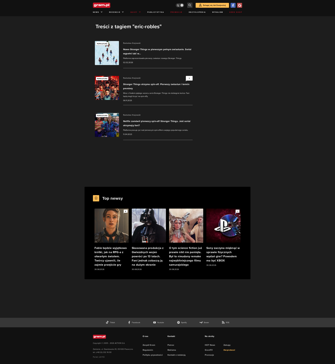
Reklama (172, 349)
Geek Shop (235, 12)
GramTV (209, 349)
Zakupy (227, 344)
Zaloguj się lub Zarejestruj (214, 5)
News (96, 12)
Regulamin (148, 349)
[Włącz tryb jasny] (180, 5)
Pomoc (171, 344)
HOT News (210, 344)
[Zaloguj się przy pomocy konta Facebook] (233, 5)
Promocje (176, 12)
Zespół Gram (149, 344)
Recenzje (114, 12)
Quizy (133, 12)
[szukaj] (189, 5)
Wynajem (217, 12)
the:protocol (229, 349)
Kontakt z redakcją (177, 354)
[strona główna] (108, 5)
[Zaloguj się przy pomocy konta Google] (239, 5)
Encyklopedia (197, 12)
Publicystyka (155, 12)
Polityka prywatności (153, 354)
